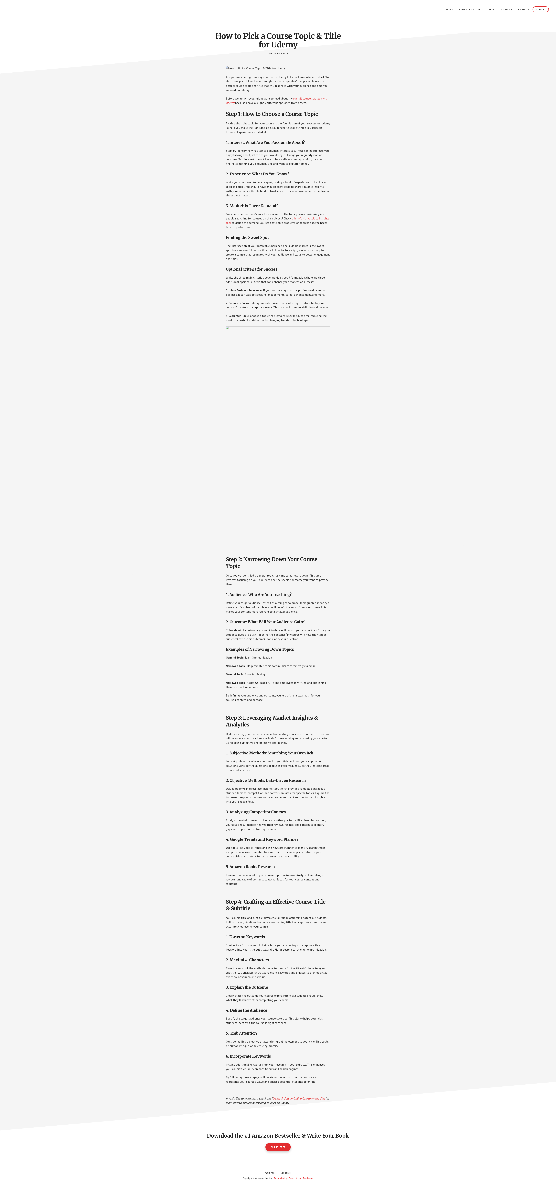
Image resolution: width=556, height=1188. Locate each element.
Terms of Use (294, 1178)
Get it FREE (278, 1147)
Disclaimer (308, 1178)
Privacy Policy (280, 1178)
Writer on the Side (29, 11)
